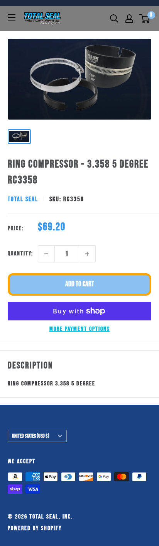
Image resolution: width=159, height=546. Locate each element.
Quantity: (20, 253)
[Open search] (114, 18)
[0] (145, 18)
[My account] (129, 18)
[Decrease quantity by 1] (46, 254)
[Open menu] (11, 17)
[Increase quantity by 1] (87, 254)
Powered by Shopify (35, 528)
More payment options (79, 329)
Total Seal (23, 199)
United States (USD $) (30, 436)
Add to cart (79, 284)
